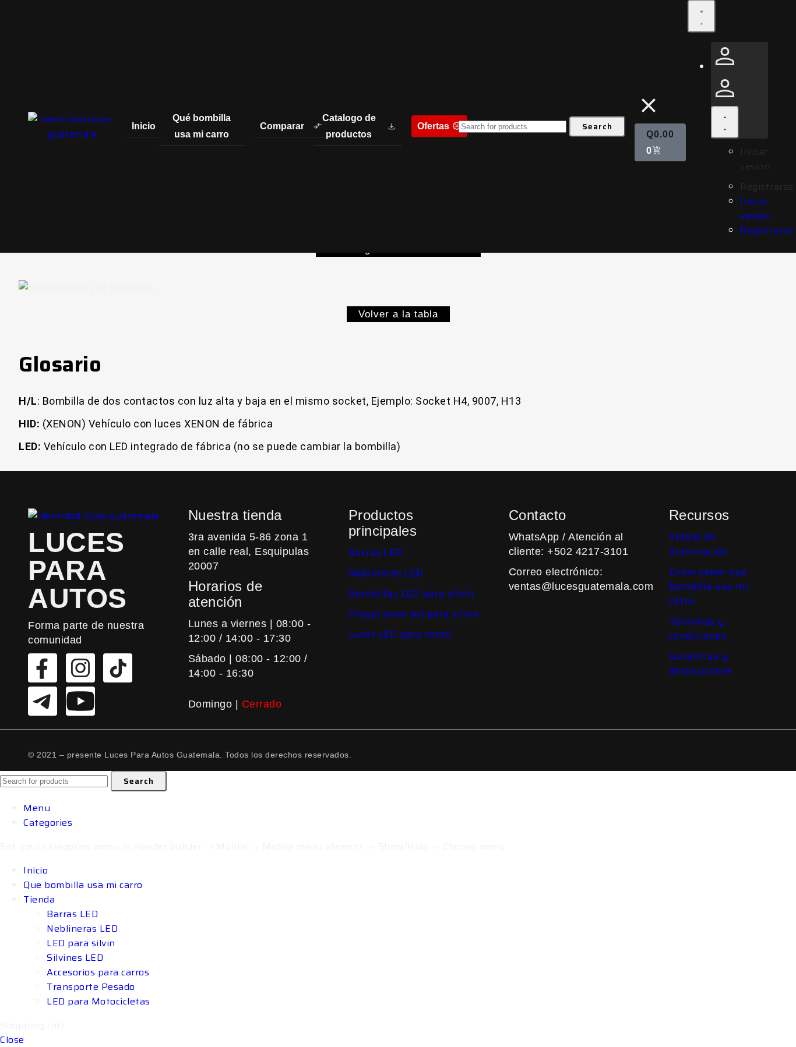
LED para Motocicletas (98, 1001)
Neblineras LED (386, 573)
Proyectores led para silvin (414, 614)
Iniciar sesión (755, 159)
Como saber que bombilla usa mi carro (709, 586)
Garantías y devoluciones (700, 663)
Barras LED (375, 552)
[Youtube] (80, 701)
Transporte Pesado (91, 986)
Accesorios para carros (98, 972)
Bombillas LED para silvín (411, 593)
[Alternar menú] (702, 16)
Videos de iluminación (699, 544)
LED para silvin (81, 943)
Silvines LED (75, 957)
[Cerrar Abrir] (725, 122)
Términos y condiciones (698, 628)
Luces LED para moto (400, 634)
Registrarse (767, 186)
